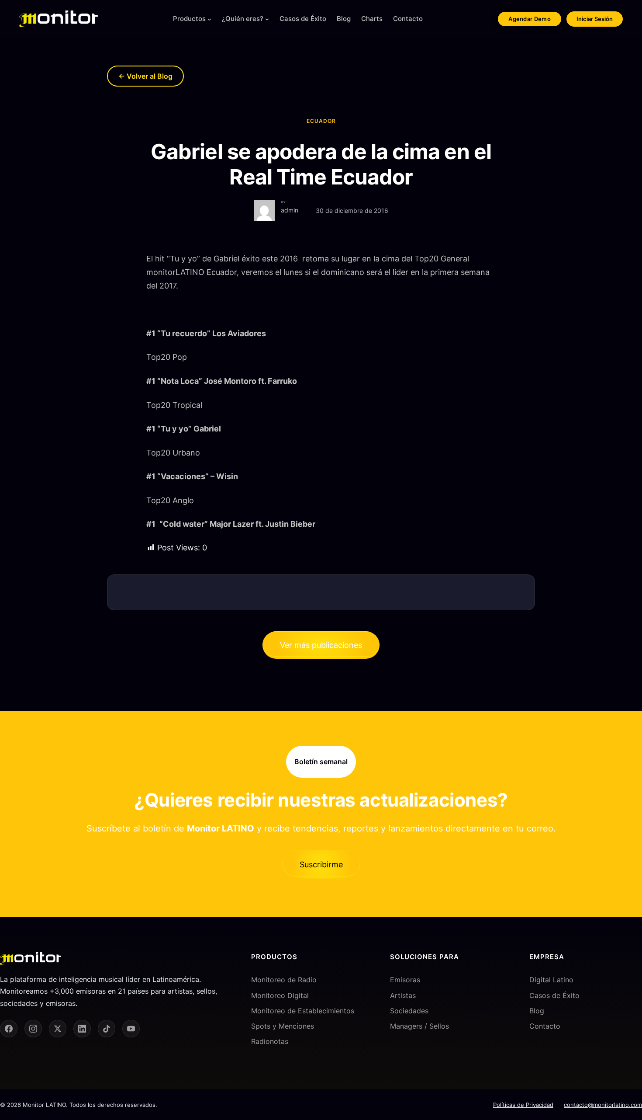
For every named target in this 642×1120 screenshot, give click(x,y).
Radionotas (269, 1041)
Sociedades (409, 1010)
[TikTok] (106, 1028)
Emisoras (405, 979)
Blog (536, 1010)
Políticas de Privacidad (523, 1104)
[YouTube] (131, 1028)
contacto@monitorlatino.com (603, 1104)
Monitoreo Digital (280, 995)
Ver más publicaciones (321, 645)
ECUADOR (321, 121)
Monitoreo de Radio (284, 979)
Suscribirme (321, 864)
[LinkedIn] (82, 1028)
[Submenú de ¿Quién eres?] (267, 19)
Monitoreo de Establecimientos (302, 1010)
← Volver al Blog (145, 76)
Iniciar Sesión (594, 18)
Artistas (403, 995)
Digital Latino (551, 979)
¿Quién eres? (242, 18)
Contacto (544, 1026)
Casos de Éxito (554, 995)
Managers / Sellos (419, 1026)
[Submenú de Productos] (209, 19)
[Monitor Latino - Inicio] (58, 18)
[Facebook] (8, 1028)
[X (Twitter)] (57, 1028)
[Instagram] (33, 1028)
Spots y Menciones (282, 1026)
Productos (189, 18)
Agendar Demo (529, 18)
